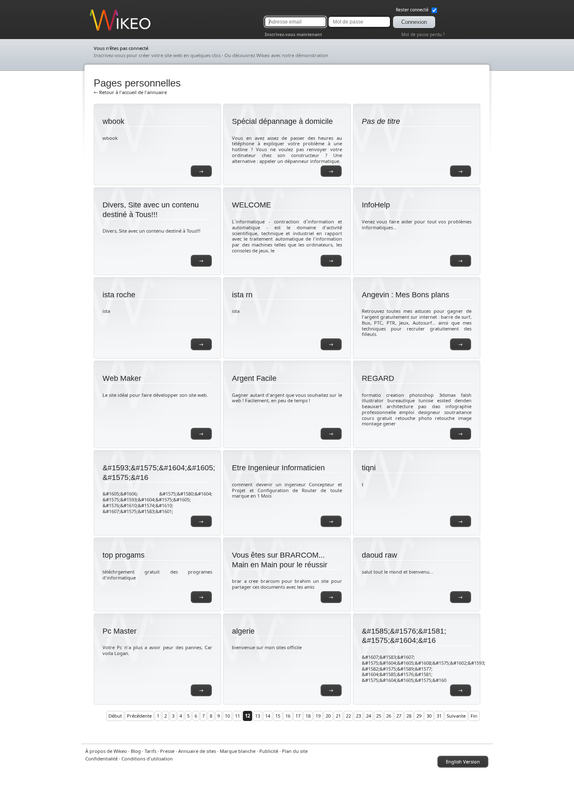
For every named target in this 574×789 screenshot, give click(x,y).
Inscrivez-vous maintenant (293, 34)
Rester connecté (413, 10)
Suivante (456, 716)
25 (378, 716)
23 (358, 716)
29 (418, 716)
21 (338, 716)
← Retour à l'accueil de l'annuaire (130, 92)
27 (398, 716)
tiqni (369, 468)
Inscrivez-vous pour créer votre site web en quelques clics (157, 55)
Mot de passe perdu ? (423, 34)
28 (408, 716)
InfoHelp (376, 205)
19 (318, 716)
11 (237, 716)
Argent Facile (254, 378)
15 (277, 716)
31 (439, 716)
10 (227, 716)
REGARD (378, 378)
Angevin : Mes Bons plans (405, 295)
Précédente (139, 716)
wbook (113, 121)
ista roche (119, 295)
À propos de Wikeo (106, 751)
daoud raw (379, 555)
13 (257, 716)
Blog (136, 751)
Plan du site (295, 751)
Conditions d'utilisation (147, 758)
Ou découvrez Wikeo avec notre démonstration (276, 55)
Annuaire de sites (197, 751)
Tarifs (150, 751)
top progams (124, 555)
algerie (243, 631)
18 (308, 716)
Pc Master (120, 631)
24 (368, 716)
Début (115, 716)
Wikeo (96, 30)
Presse (167, 751)
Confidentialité (101, 758)
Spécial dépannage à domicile (282, 121)
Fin (474, 716)
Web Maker (122, 378)
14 (267, 716)
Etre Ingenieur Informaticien (278, 468)
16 (287, 716)
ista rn (242, 295)
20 (328, 716)
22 (348, 716)
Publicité (268, 751)
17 (297, 716)
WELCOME (251, 205)
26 (388, 716)
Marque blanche (237, 751)
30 (429, 716)
